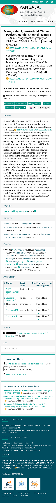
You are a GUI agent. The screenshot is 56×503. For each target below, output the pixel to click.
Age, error (10, 316)
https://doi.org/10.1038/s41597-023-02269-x (34, 468)
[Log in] (51, 1)
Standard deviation (10, 299)
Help (33, 21)
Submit (25, 21)
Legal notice (8, 493)
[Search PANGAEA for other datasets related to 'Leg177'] (28, 261)
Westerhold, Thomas (37, 31)
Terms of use (24, 493)
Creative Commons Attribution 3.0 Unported (26, 335)
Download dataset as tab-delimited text (24, 363)
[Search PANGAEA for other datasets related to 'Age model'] (17, 310)
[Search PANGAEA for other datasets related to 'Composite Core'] (19, 267)
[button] (39, 107)
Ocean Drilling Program (15, 211)
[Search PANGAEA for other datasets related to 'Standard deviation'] (16, 300)
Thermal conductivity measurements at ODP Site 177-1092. (27, 405)
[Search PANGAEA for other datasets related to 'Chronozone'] (7, 306)
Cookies (5, 495)
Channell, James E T (28, 36)
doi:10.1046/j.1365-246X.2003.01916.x (34, 129)
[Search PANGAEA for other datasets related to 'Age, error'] (16, 316)
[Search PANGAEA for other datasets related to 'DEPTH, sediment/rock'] (7, 294)
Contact (49, 21)
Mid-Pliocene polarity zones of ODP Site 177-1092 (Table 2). (27, 397)
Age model (11, 310)
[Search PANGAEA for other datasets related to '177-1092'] (13, 250)
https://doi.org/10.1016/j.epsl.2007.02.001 (29, 80)
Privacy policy (40, 493)
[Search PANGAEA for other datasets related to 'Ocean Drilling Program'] (35, 211)
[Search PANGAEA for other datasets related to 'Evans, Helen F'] (38, 300)
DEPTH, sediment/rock (12, 290)
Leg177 (23, 261)
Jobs (15, 495)
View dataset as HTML (16, 374)
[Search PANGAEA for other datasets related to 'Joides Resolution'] (17, 264)
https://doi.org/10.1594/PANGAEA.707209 (28, 49)
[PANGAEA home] (9, 7)
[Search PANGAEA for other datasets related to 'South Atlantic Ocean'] (7, 261)
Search (16, 21)
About (40, 21)
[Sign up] (46, 1)
